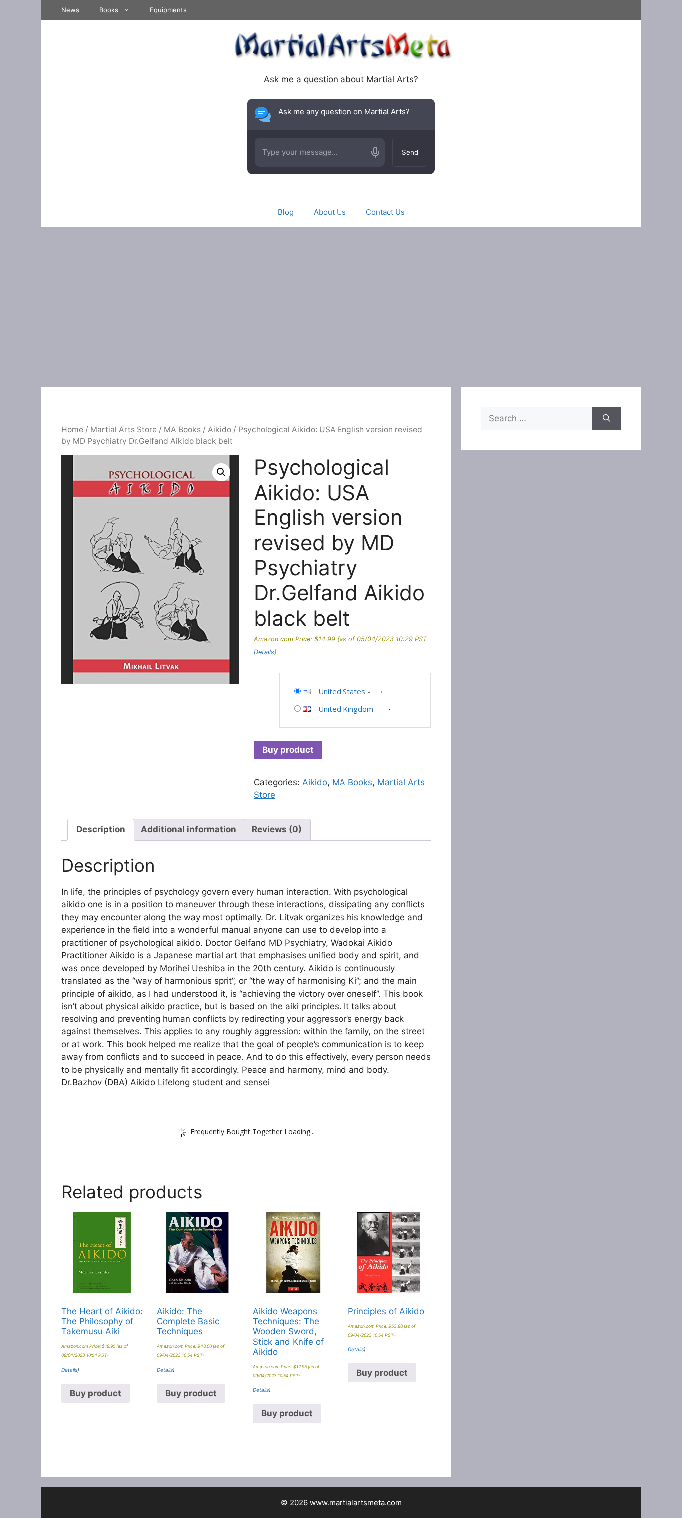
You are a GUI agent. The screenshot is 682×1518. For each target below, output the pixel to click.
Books (108, 10)
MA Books (182, 429)
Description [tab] (100, 829)
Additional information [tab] (188, 829)
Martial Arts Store (123, 429)
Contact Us (385, 212)
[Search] (606, 419)
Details (264, 652)
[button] (221, 472)
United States (341, 691)
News (70, 10)
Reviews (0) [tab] (277, 829)
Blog (286, 212)
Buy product (288, 750)
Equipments (168, 10)
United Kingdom (345, 709)
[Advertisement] (341, 302)
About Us (330, 212)
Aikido (219, 429)
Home (72, 429)
